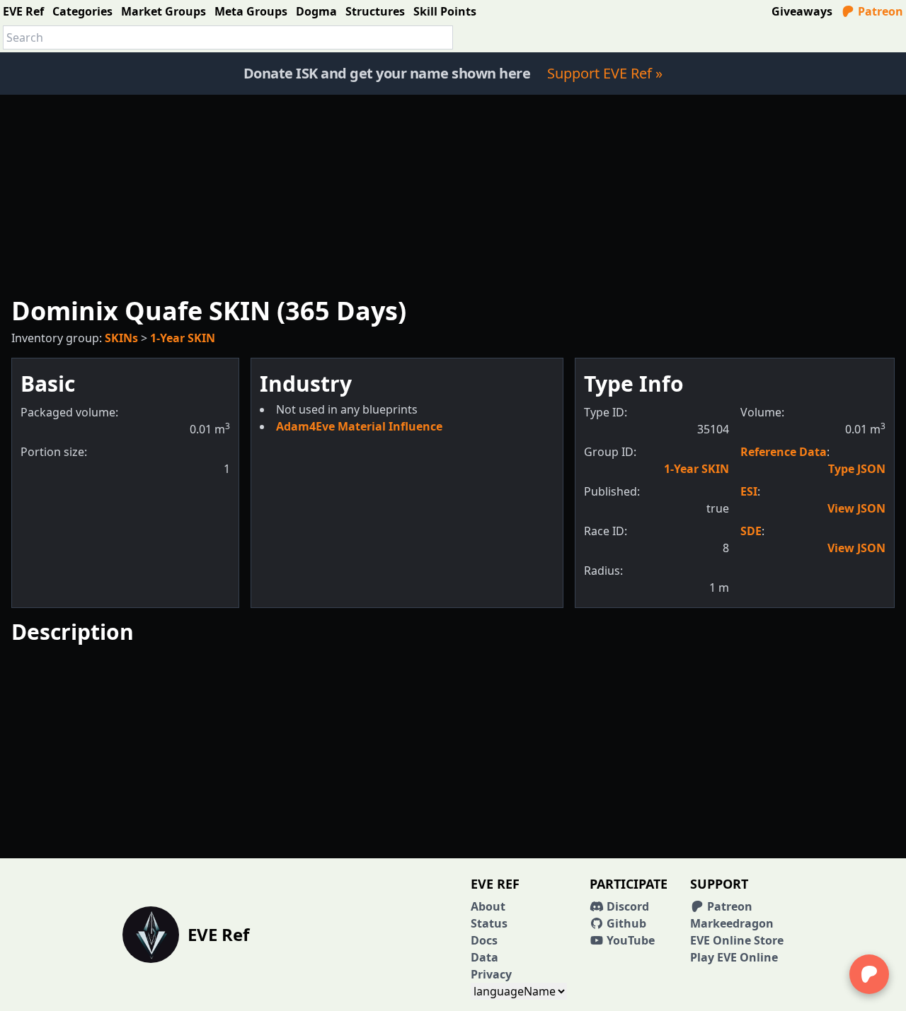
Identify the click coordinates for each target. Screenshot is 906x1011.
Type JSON (856, 469)
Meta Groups (250, 11)
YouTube (629, 940)
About (488, 906)
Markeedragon (732, 923)
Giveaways (802, 11)
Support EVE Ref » (605, 73)
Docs (484, 940)
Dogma (316, 11)
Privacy (491, 974)
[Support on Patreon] (869, 974)
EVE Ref (23, 11)
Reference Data (783, 452)
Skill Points (444, 11)
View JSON (856, 508)
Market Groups (163, 11)
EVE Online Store (737, 940)
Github (625, 923)
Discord (626, 906)
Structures (375, 11)
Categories (82, 11)
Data (484, 957)
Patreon (879, 11)
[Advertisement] (453, 194)
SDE (751, 531)
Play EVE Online (734, 957)
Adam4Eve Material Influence (359, 426)
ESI (748, 491)
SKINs (121, 338)
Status (489, 923)
